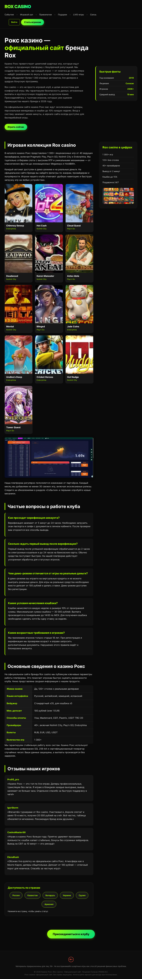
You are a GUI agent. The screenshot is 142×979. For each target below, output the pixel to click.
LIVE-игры (78, 14)
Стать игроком (32, 22)
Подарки (62, 14)
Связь (93, 14)
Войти (14, 22)
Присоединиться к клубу (71, 934)
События (9, 14)
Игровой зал (26, 14)
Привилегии (45, 14)
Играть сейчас (16, 127)
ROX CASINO (18, 6)
